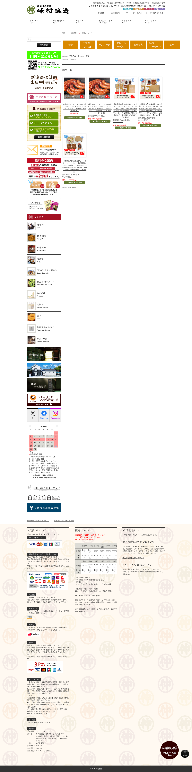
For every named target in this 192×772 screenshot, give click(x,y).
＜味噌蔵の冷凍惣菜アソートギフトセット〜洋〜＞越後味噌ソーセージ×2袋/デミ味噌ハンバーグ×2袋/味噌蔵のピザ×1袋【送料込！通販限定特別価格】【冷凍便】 (74, 166)
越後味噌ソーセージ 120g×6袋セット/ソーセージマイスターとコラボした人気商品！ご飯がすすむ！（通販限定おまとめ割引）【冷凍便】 (100, 108)
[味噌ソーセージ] (74, 88)
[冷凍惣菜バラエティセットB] (125, 88)
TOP (63, 33)
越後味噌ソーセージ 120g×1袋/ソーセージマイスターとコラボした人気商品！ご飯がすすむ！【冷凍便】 (74, 107)
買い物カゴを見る (156, 13)
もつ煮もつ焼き (87, 45)
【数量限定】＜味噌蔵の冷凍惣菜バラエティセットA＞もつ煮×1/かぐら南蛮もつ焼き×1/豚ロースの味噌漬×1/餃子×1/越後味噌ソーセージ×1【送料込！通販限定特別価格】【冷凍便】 (150, 109)
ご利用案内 (115, 13)
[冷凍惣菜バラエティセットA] (150, 88)
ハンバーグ (104, 44)
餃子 (70, 44)
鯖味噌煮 (138, 44)
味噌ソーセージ (155, 45)
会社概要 (101, 13)
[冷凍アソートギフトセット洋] (74, 145)
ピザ (172, 44)
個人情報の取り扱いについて (38, 521)
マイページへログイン (134, 13)
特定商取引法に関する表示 (64, 521)
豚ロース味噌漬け (121, 45)
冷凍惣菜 (73, 33)
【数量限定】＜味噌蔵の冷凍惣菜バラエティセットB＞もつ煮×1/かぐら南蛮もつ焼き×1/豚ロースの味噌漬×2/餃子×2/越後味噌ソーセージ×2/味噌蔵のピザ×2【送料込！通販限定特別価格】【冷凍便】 (125, 110)
